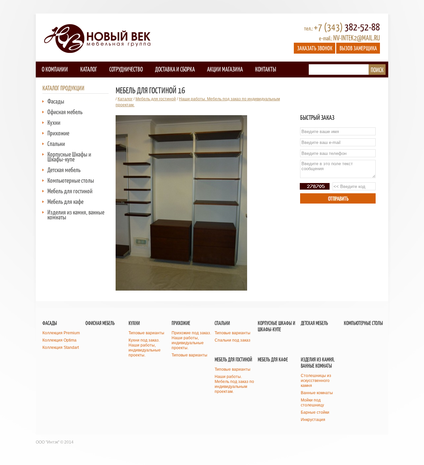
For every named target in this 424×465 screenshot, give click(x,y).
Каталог (88, 69)
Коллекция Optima (59, 340)
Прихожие (58, 132)
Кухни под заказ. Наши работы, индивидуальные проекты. (145, 347)
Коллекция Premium (61, 333)
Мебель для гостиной (69, 190)
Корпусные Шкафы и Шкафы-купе (69, 157)
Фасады (55, 101)
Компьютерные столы (70, 180)
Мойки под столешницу (312, 402)
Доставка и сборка (175, 69)
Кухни (53, 122)
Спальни (56, 143)
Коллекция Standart (60, 347)
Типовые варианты (146, 333)
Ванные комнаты (317, 393)
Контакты (265, 69)
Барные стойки (315, 412)
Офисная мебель (64, 111)
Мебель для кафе (65, 201)
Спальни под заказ (232, 340)
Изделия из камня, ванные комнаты (75, 214)
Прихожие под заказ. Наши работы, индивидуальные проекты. (191, 340)
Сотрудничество (126, 69)
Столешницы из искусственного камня (316, 380)
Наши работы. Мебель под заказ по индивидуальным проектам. (234, 384)
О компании (55, 69)
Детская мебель (63, 169)
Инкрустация (313, 419)
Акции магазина (225, 69)
